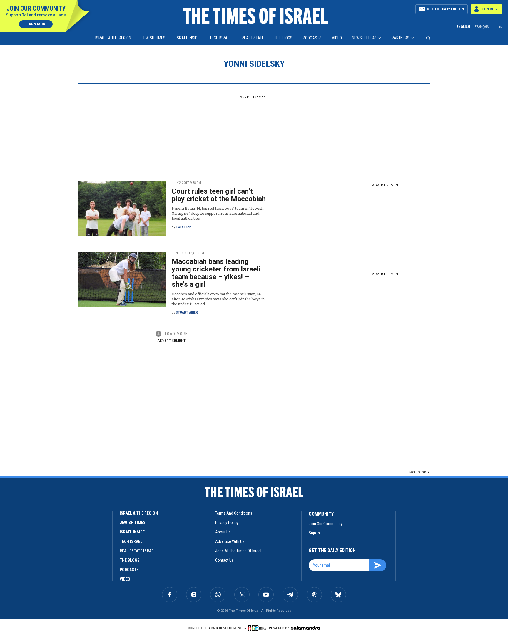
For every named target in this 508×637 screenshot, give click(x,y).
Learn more (35, 24)
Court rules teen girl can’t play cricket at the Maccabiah (219, 195)
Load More (176, 333)
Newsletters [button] (364, 38)
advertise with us (230, 541)
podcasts (129, 569)
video (125, 579)
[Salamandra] (305, 628)
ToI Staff (183, 227)
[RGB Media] (258, 628)
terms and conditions (233, 513)
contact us (224, 560)
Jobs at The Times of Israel (238, 550)
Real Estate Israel (138, 550)
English (463, 27)
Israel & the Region (113, 38)
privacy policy (226, 522)
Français (482, 27)
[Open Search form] (428, 38)
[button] (486, 9)
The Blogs (283, 38)
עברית (497, 26)
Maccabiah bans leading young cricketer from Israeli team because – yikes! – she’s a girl (216, 273)
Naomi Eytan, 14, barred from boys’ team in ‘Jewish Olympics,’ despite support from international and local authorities (217, 213)
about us (223, 532)
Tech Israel (220, 38)
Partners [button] (401, 38)
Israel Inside (188, 38)
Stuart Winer (187, 312)
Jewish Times (153, 38)
